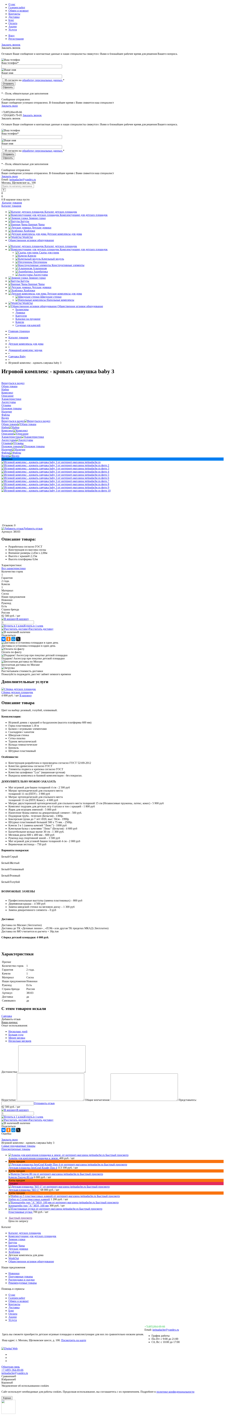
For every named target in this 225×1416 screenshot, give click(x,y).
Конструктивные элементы (68, 265)
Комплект (7, 430)
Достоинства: (9, 1071)
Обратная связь (10, 1366)
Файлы (5, 452)
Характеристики (11, 436)
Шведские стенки (51, 296)
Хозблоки (29, 230)
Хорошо (7, 1398)
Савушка (6, 1016)
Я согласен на (34, 80)
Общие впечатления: (97, 1099)
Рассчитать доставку (41, 628)
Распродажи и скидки (21, 1279)
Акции (12, 26)
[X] (18, 639)
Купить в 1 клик (33, 625)
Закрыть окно (9, 105)
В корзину (26, 695)
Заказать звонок (10, 44)
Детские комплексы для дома (64, 233)
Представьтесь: (188, 1099)
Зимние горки (37, 218)
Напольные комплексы (60, 299)
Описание (7, 433)
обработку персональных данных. (42, 80)
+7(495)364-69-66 (154, 1326)
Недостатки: (8, 1099)
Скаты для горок (49, 252)
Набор (5, 427)
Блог (11, 20)
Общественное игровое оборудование (31, 240)
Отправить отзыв (44, 1103)
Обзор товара (9, 424)
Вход (11, 35)
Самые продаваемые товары (18, 1145)
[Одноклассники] (8, 639)
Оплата (12, 23)
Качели (32, 255)
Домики (20, 312)
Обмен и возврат (18, 10)
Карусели (21, 315)
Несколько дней (17, 1031)
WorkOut (27, 237)
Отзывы (6, 443)
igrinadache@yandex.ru (22, 179)
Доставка (14, 16)
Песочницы (40, 262)
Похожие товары (11, 446)
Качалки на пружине (27, 318)
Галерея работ (16, 7)
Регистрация (16, 38)
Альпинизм (40, 268)
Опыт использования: (14, 1025)
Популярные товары (20, 1276)
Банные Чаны (36, 224)
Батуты (25, 221)
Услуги (12, 29)
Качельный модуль (52, 258)
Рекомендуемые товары (22, 1282)
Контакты (14, 13)
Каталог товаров (11, 202)
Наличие (6, 449)
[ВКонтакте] (3, 639)
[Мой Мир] (13, 639)
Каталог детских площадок (60, 211)
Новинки (14, 1273)
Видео (5, 455)
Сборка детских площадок (17, 692)
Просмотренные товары (15, 1149)
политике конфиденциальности (175, 1391)
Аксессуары (40, 274)
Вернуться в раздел (12, 421)
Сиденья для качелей (27, 325)
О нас (11, 4)
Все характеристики (13, 568)
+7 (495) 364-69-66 (12, 1369)
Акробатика (40, 271)
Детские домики (41, 227)
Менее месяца (16, 1037)
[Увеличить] (51, 462)
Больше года (15, 1034)
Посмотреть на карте (73, 1340)
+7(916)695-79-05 (11, 115)
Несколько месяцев (19, 1040)
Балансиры (22, 309)
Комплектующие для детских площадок (84, 214)
